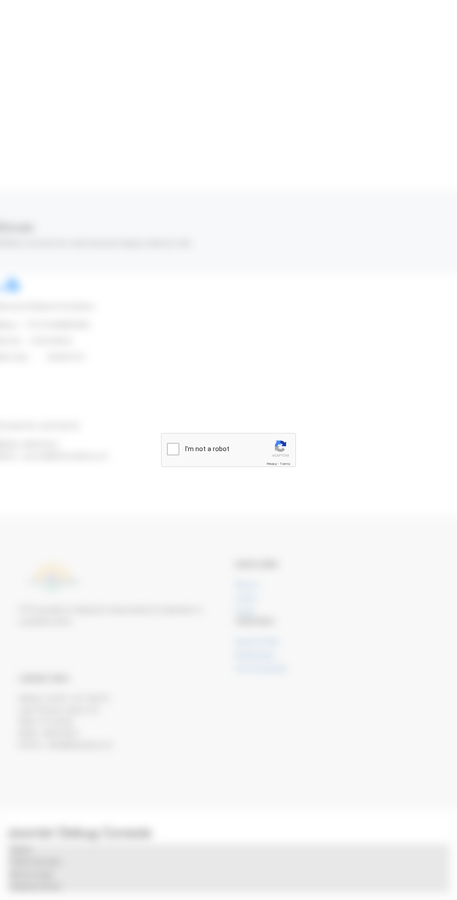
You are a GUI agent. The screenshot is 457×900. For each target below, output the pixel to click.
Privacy (271, 464)
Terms (285, 464)
